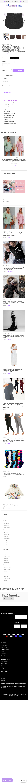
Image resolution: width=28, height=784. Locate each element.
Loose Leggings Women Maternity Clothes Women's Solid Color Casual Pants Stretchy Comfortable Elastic (14, 440)
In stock (11, 79)
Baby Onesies (6, 562)
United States (14, 58)
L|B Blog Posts (7, 527)
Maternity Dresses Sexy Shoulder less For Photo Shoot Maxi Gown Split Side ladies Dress (14, 336)
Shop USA (3, 676)
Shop (4, 530)
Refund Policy (4, 661)
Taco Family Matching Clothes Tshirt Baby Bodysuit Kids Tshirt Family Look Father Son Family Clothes (13, 268)
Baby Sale (6, 576)
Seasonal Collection (8, 547)
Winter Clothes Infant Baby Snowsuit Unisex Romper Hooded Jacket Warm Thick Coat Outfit (13, 302)
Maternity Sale (7, 578)
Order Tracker (4, 655)
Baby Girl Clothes (7, 552)
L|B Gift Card (6, 201)
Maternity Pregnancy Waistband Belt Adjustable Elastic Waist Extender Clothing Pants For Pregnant (13, 49)
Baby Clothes (6, 534)
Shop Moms (6, 565)
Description (7, 92)
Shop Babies (6, 549)
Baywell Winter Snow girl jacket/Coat (12, 506)
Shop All (3, 674)
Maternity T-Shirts (7, 567)
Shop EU (5, 542)
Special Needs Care (8, 545)
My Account (15, 1)
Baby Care (6, 560)
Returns (3, 666)
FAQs (2, 651)
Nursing (5, 571)
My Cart (23, 1)
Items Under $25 (7, 538)
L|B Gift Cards (6, 523)
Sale (4, 574)
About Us (5, 520)
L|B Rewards (6, 525)
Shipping (3, 668)
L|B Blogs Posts (5, 649)
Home (4, 518)
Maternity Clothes (7, 569)
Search (7, 1)
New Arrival (6, 532)
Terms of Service (6, 659)
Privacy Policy (4, 664)
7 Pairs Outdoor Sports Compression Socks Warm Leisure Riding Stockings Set (13, 474)
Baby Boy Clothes (7, 554)
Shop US (5, 540)
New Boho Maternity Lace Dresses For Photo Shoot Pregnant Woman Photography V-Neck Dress (12, 371)
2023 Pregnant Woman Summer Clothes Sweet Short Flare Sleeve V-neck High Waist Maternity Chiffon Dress (14, 160)
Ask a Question (9, 598)
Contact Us (3, 653)
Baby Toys (6, 558)
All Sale (5, 580)
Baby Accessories (7, 556)
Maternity (6, 536)
